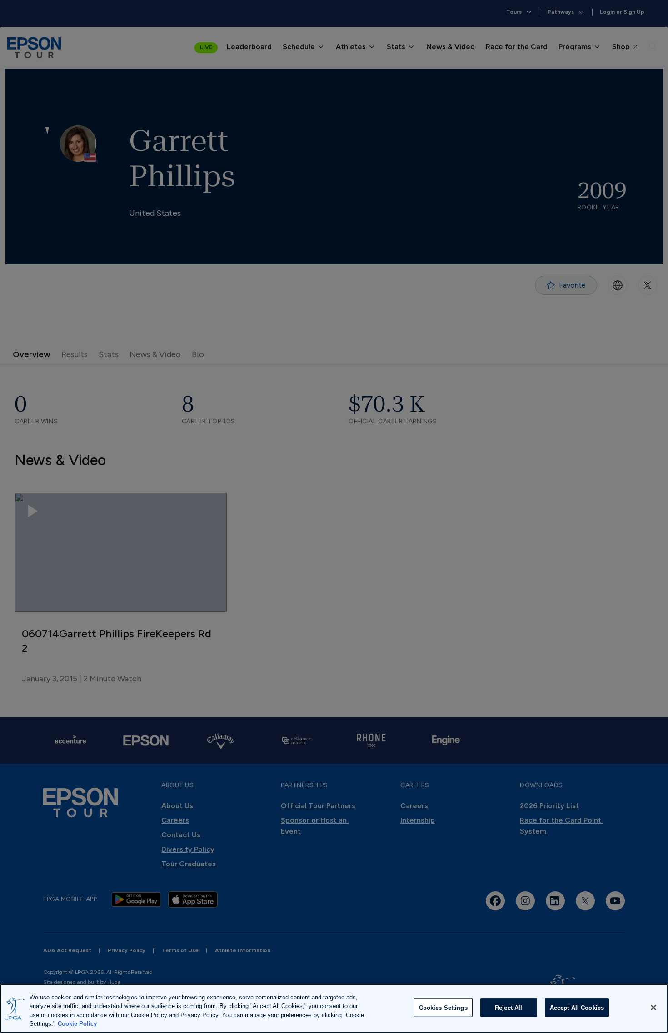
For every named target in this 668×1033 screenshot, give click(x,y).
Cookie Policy (77, 1023)
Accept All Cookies (577, 1007)
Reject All (508, 1007)
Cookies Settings (443, 1007)
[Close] (653, 1008)
